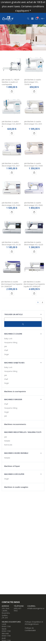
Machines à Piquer (12, 466)
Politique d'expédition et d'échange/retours (34, 623)
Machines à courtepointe (15, 391)
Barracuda (8, 445)
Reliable (7, 441)
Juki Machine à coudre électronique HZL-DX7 (11, 164)
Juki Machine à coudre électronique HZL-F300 (33, 164)
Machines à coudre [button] (13, 334)
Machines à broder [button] (13, 399)
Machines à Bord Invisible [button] (16, 453)
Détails (12, 91)
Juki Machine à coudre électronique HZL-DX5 (33, 122)
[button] (28, 18)
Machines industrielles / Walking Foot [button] (22, 432)
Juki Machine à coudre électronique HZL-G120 (11, 243)
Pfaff (6, 350)
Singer (6, 354)
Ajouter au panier (34, 91)
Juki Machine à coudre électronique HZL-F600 (33, 203)
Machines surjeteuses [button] (14, 362)
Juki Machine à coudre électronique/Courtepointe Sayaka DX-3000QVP (34, 284)
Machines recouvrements (15, 424)
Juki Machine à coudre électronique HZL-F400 (11, 203)
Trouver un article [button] (13, 314)
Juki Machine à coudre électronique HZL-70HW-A (32, 82)
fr (42, 18)
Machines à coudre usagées (16, 487)
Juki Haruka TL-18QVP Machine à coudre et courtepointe (10, 82)
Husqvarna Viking (10, 342)
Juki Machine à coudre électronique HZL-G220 (33, 243)
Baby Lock (8, 338)
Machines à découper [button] (14, 474)
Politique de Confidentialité (30, 629)
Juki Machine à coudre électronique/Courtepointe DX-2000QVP (11, 284)
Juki (5, 346)
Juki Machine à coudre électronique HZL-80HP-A (12, 123)
